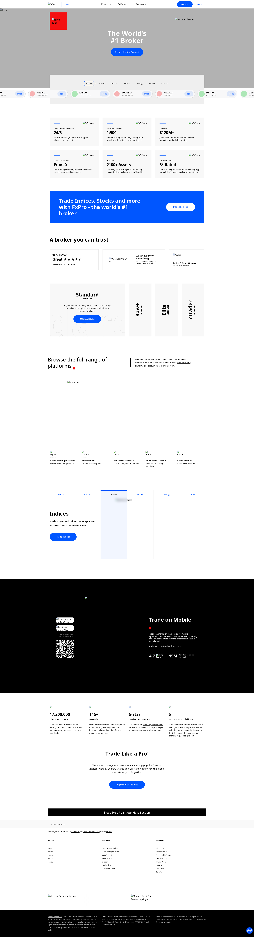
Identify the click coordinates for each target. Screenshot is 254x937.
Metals (102, 768)
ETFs (132, 768)
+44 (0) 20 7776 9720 (91, 832)
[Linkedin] (77, 824)
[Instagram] (100, 824)
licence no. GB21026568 (135, 922)
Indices (93, 768)
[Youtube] (88, 824)
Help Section (141, 812)
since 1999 (77, 727)
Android (171, 646)
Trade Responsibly (55, 917)
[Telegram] (94, 824)
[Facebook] (71, 824)
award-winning (184, 362)
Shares (120, 768)
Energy (111, 768)
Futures (157, 765)
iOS (162, 646)
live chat (109, 832)
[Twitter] (82, 824)
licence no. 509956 (109, 919)
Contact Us (75, 832)
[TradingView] (105, 824)
